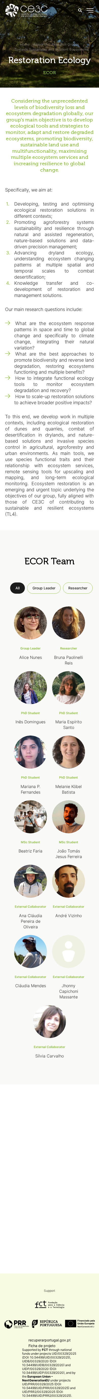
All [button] (17, 588)
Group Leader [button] (43, 588)
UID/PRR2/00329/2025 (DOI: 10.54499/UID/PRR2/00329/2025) (46, 1393)
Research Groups (65, 44)
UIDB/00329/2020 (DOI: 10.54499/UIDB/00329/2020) (43, 1363)
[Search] (80, 10)
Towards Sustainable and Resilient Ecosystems (51, 49)
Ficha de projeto (41, 1345)
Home (24, 44)
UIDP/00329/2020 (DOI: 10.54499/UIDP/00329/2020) (43, 1371)
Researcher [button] (77, 588)
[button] (90, 10)
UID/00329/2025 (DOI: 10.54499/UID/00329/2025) (49, 1355)
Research (40, 44)
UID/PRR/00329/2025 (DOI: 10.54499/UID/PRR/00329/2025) (45, 1386)
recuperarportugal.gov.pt (49, 1340)
